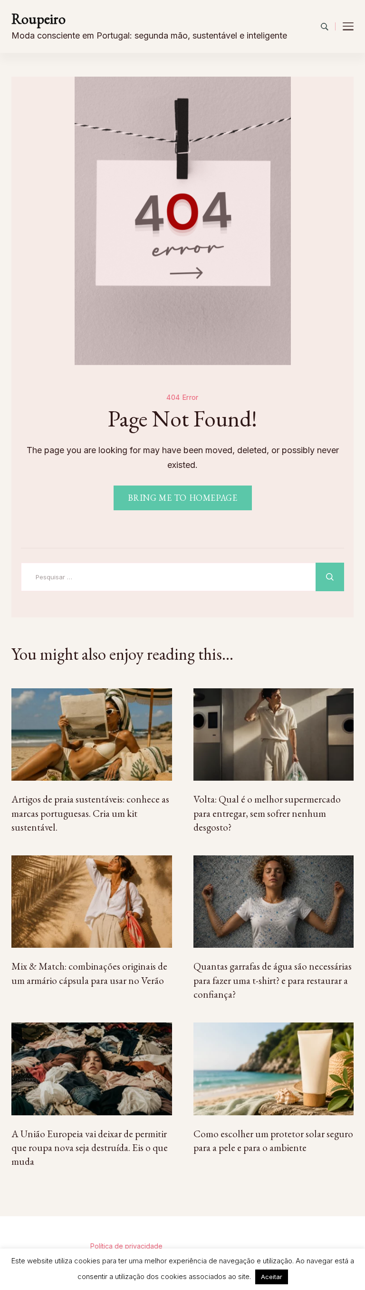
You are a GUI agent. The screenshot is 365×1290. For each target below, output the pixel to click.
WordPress (71, 1246)
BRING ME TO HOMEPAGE (183, 497)
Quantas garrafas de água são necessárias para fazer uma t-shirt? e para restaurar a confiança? (272, 980)
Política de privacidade (126, 1246)
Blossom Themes (309, 1233)
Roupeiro (38, 19)
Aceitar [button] (271, 1276)
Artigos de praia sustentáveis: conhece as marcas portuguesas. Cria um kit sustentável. (90, 813)
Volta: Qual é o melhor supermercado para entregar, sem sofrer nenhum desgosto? (267, 813)
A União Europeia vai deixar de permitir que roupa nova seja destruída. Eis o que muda (89, 1147)
